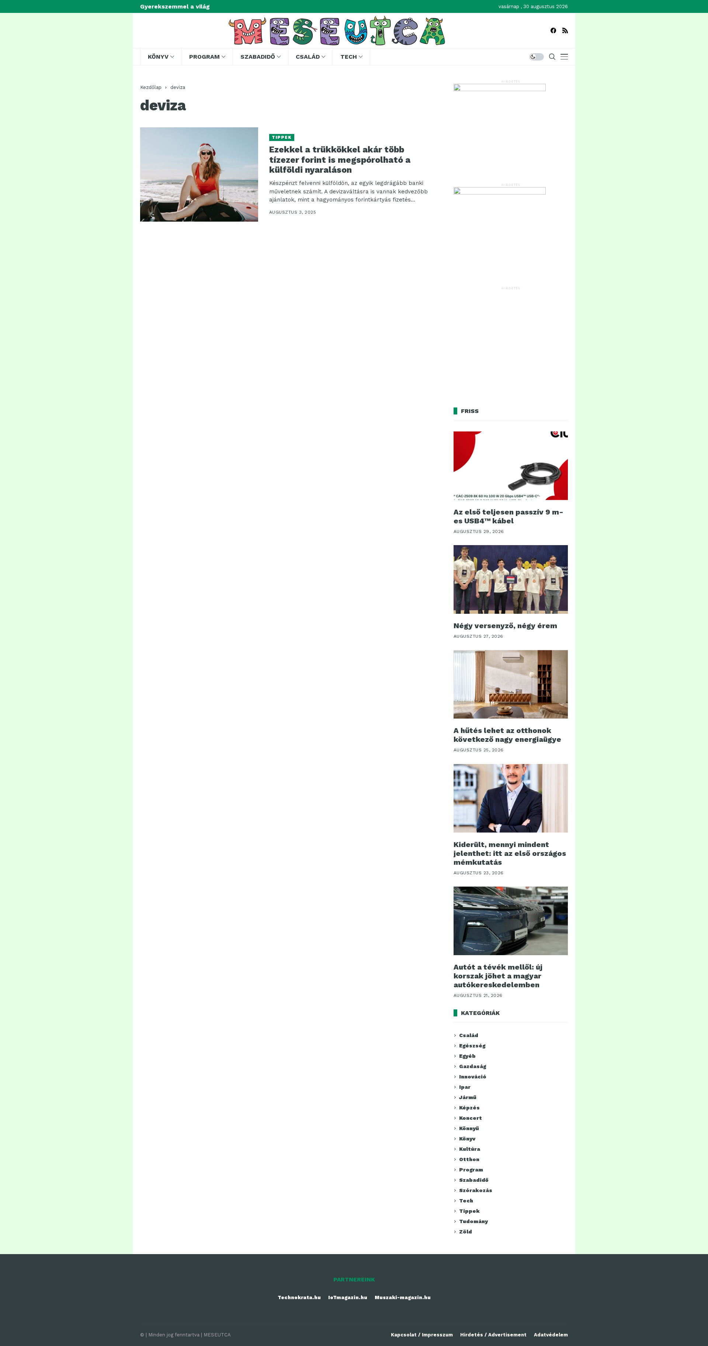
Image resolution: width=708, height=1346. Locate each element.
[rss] (565, 30)
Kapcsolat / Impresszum (422, 1335)
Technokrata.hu (299, 1297)
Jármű (467, 1097)
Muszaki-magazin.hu (403, 1297)
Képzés (469, 1108)
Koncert (470, 1118)
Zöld (465, 1232)
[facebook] (553, 30)
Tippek (282, 137)
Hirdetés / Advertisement (493, 1335)
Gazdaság (472, 1066)
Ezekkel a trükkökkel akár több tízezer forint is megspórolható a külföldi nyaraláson (339, 160)
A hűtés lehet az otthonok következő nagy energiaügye (507, 735)
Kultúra (469, 1149)
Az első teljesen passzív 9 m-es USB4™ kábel (508, 516)
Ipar (465, 1087)
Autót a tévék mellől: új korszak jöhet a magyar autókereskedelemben (498, 976)
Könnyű (469, 1128)
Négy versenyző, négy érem (505, 625)
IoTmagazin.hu (347, 1297)
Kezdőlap (151, 87)
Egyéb (467, 1056)
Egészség (472, 1046)
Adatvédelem (551, 1335)
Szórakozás (475, 1190)
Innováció (472, 1077)
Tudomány (473, 1221)
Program (471, 1170)
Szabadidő (473, 1180)
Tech (466, 1201)
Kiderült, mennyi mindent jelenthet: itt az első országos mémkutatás (510, 853)
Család (468, 1035)
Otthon (469, 1159)
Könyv (467, 1139)
